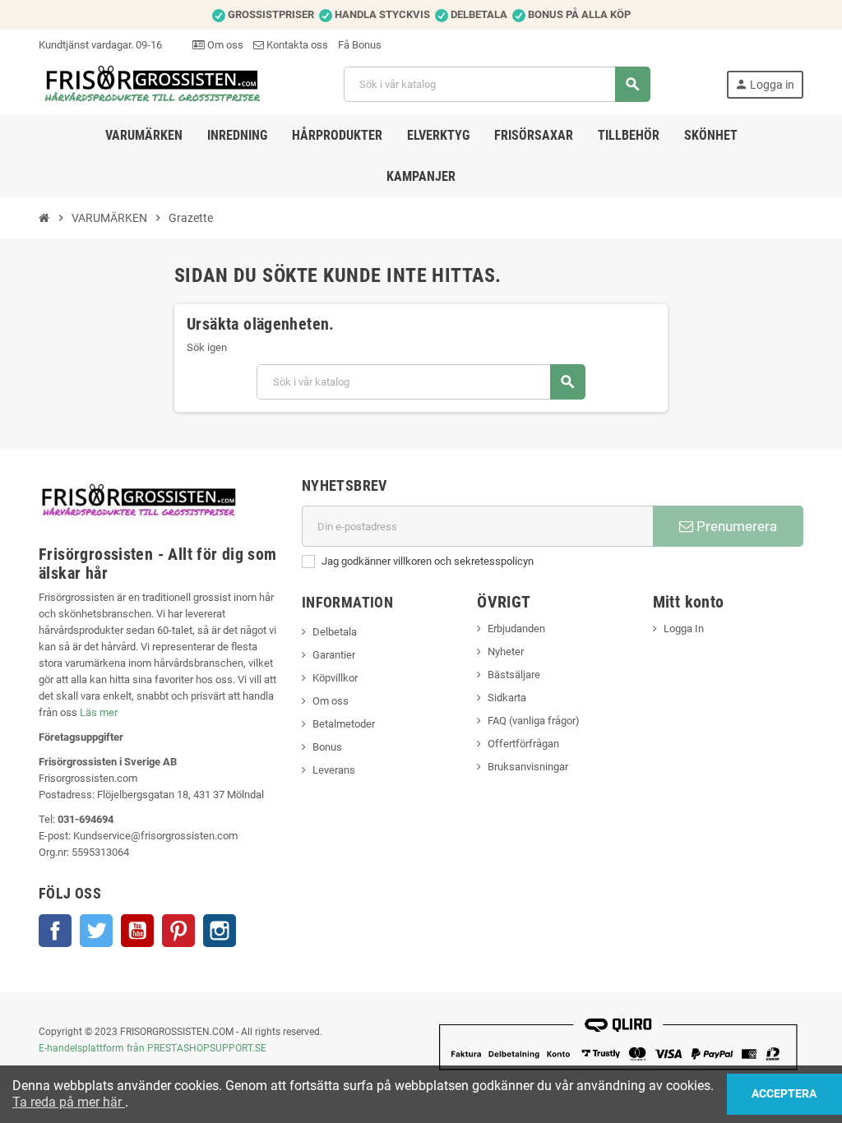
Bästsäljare (514, 674)
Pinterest (178, 930)
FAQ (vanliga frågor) (534, 720)
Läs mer (99, 712)
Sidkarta (507, 697)
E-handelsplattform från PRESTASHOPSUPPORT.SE (152, 1048)
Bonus (327, 747)
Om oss (224, 45)
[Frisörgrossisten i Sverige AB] (153, 83)
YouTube (137, 930)
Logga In (684, 628)
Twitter (96, 930)
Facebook (55, 930)
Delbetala (334, 632)
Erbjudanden (516, 628)
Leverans (333, 770)
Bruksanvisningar (528, 766)
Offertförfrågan (523, 743)
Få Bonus (360, 45)
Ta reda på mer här (68, 1102)
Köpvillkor (335, 678)
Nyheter (506, 651)
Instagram (219, 930)
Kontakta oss (296, 45)
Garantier (333, 655)
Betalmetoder (343, 724)
